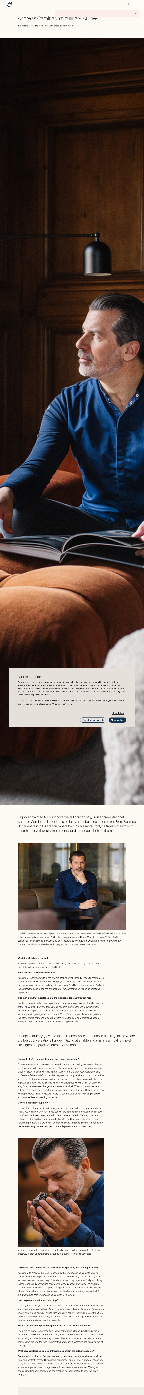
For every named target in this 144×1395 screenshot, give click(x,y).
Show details (118, 713)
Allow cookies (117, 720)
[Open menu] (135, 4)
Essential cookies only (93, 720)
